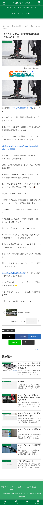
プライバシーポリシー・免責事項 (11, 488)
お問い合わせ (31, 487)
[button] (28, 342)
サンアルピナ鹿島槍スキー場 (20, 108)
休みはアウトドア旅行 (21, 3)
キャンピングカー (9, 330)
